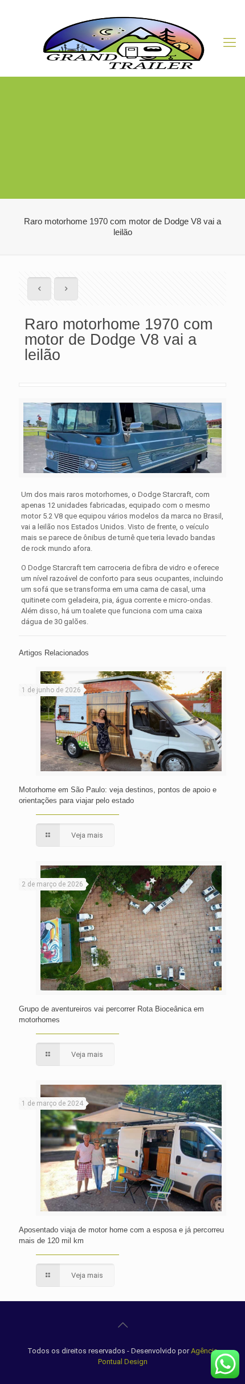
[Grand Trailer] (122, 42)
